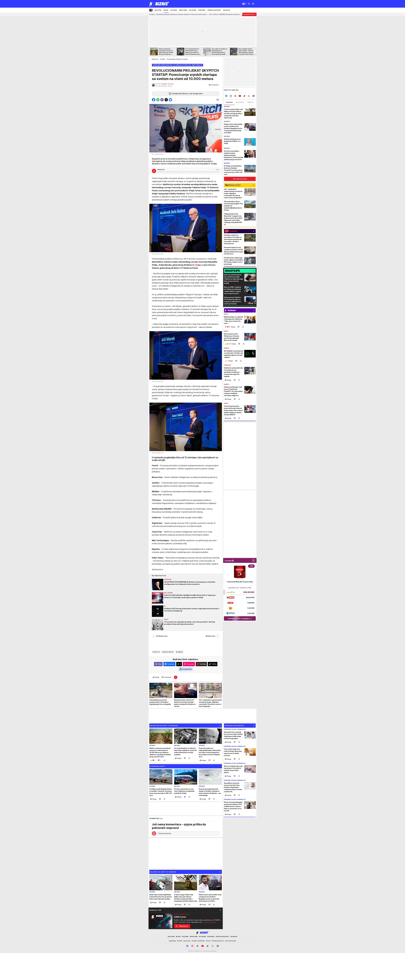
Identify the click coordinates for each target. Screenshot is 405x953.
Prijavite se (183, 926)
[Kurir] (159, 4)
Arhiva (208, 941)
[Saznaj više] (220, 910)
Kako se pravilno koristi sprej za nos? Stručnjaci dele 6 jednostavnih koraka (207, 14)
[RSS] (249, 95)
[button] (213, 85)
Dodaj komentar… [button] (165, 833)
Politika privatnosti (218, 941)
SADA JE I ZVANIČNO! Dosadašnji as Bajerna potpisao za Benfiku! (159, 14)
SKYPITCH (156, 652)
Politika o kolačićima (198, 941)
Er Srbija (179, 652)
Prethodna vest (161, 636)
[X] (235, 95)
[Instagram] (231, 95)
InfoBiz (162, 59)
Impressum (186, 941)
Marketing (172, 941)
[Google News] (253, 95)
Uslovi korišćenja (230, 941)
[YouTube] (240, 95)
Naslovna (155, 59)
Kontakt (179, 941)
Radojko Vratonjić (167, 84)
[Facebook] (226, 95)
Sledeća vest (210, 636)
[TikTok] (244, 95)
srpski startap (168, 652)
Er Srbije (197, 265)
